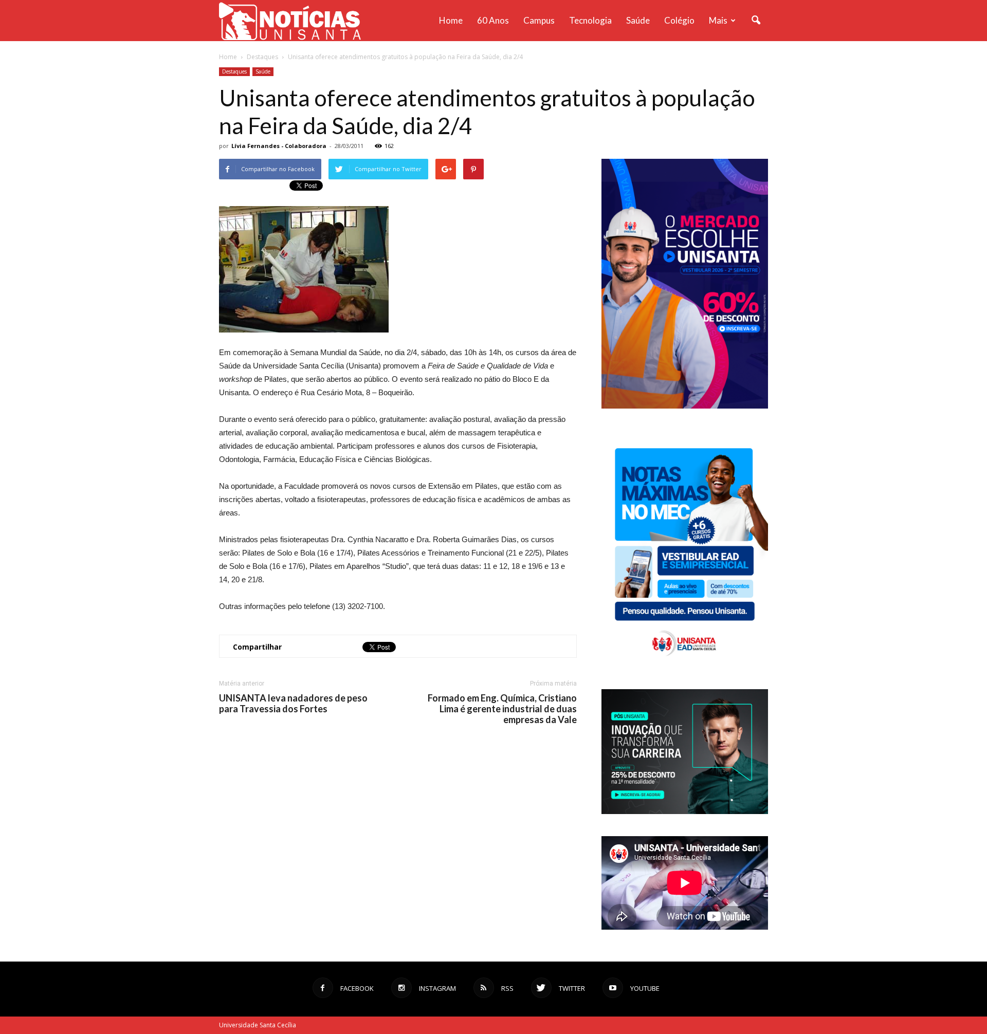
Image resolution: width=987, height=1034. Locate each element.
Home (451, 20)
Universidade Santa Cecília (257, 1025)
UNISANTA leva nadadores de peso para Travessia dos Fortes (293, 703)
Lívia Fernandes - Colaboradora (278, 146)
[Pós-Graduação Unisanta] (684, 811)
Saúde (638, 20)
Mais (718, 20)
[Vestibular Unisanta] (684, 406)
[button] (755, 20)
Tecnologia (590, 20)
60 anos (493, 20)
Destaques (234, 71)
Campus (539, 20)
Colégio (679, 20)
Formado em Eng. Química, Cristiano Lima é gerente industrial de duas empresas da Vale (502, 709)
